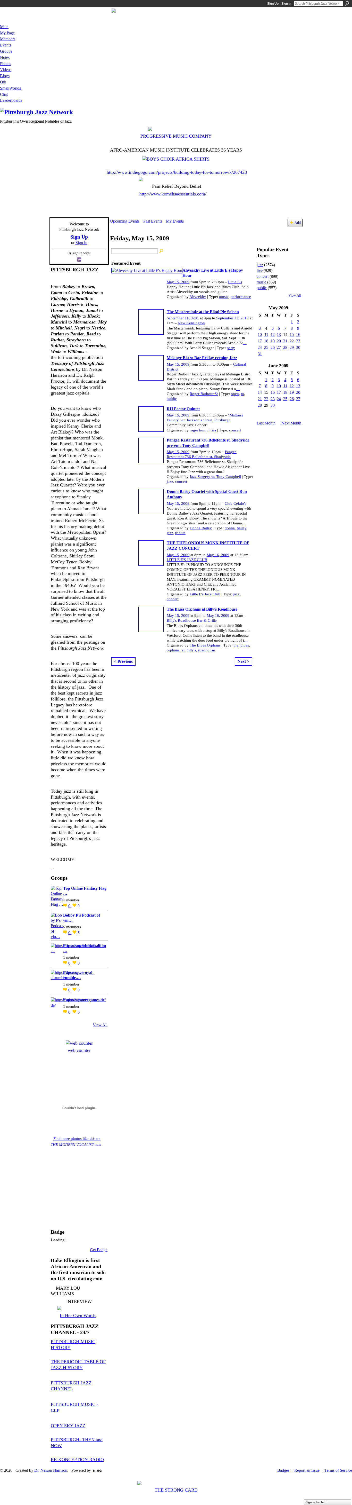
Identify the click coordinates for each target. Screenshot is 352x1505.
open (235, 394)
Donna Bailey (201, 528)
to (242, 394)
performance (241, 297)
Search (347, 3)
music (224, 297)
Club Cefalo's (235, 503)
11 (266, 334)
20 (279, 341)
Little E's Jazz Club (205, 594)
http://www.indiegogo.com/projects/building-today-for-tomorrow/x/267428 (177, 172)
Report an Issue (307, 1470)
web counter (79, 1050)
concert (235, 430)
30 (298, 347)
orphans (173, 650)
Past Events (152, 221)
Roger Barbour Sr (204, 394)
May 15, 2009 (178, 282)
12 (273, 334)
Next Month (291, 423)
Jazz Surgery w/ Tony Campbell (215, 477)
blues (244, 645)
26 (273, 347)
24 (260, 347)
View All (100, 1025)
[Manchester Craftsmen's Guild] (51, 867)
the (235, 645)
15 (292, 334)
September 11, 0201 (183, 318)
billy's (191, 650)
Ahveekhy (197, 297)
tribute (180, 533)
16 (298, 334)
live (260, 270)
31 (260, 354)
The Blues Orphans (205, 645)
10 (260, 334)
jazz (170, 481)
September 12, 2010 (232, 318)
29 (292, 347)
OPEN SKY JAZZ (68, 1425)
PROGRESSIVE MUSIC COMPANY (176, 136)
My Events (175, 221)
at (183, 650)
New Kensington (191, 323)
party (231, 348)
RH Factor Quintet (183, 409)
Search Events (161, 251)
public (172, 399)
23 (298, 341)
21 (285, 341)
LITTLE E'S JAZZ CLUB (187, 560)
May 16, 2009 (218, 555)
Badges (283, 1470)
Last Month (266, 423)
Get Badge (98, 1250)
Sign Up (273, 3)
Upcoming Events (124, 221)
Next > (243, 661)
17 (260, 341)
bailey (241, 528)
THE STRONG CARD (176, 1490)
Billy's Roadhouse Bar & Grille (192, 620)
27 (279, 347)
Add (298, 222)
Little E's (235, 282)
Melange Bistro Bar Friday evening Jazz (202, 358)
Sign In (286, 3)
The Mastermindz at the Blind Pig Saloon (203, 312)
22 (292, 341)
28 (285, 347)
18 (266, 341)
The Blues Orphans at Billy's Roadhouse (202, 609)
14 (260, 392)
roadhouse (206, 650)
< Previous (123, 661)
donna (230, 528)
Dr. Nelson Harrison (50, 1470)
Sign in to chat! (316, 1502)
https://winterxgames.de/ (84, 1000)
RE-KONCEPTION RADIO (77, 1459)
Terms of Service (338, 1470)
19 (273, 341)
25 (266, 347)
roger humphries (203, 430)
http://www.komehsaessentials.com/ (172, 193)
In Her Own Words (78, 1315)
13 (279, 334)
